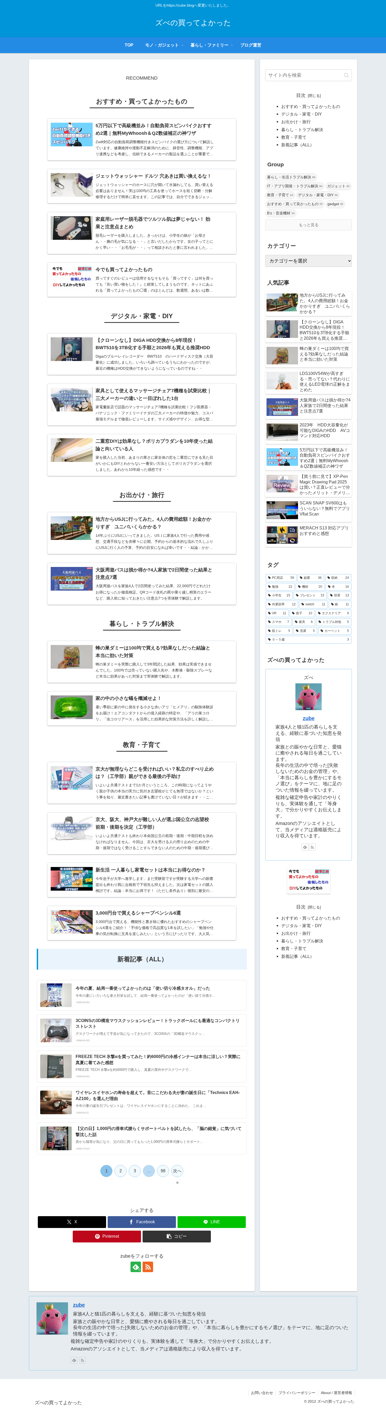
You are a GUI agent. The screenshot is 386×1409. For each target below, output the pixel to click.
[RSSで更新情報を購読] (148, 1267)
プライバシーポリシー (297, 1393)
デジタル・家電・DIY (301, 114)
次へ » (177, 1173)
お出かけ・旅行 (296, 121)
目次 (301, 95)
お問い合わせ (262, 1393)
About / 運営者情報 (336, 1393)
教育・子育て (293, 137)
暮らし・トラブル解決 (302, 129)
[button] (177, 1236)
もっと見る (309, 225)
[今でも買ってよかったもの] (308, 881)
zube (309, 718)
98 (163, 1171)
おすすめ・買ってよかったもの (310, 106)
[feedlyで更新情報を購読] (304, 847)
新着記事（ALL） (297, 144)
